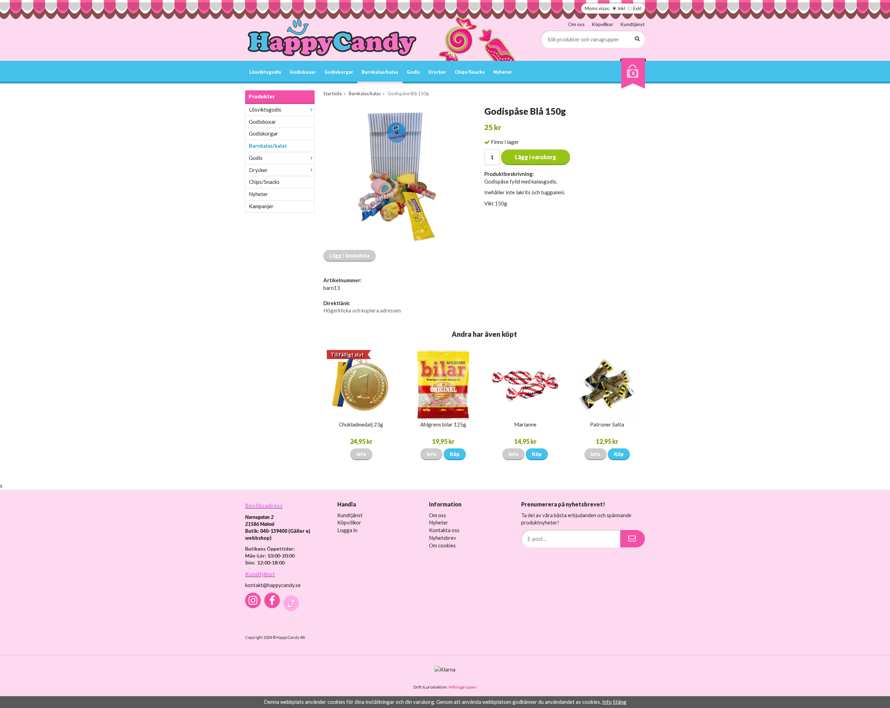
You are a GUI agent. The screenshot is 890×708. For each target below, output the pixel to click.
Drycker (437, 72)
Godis (413, 72)
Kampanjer (261, 206)
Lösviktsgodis (265, 72)
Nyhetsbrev (442, 538)
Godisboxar (303, 72)
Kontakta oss (444, 530)
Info (361, 454)
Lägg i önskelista (350, 256)
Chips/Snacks (470, 72)
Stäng (619, 702)
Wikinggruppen (462, 687)
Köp (455, 454)
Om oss (576, 24)
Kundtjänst (632, 24)
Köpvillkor (602, 24)
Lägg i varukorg (535, 157)
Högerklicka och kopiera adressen (362, 310)
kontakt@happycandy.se (273, 585)
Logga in (347, 530)
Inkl (621, 8)
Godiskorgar (338, 72)
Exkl (637, 8)
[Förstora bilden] (395, 175)
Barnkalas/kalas (380, 72)
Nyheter (502, 72)
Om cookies (442, 545)
